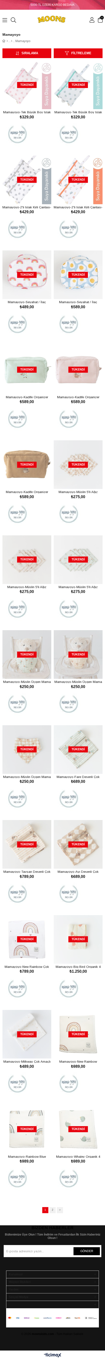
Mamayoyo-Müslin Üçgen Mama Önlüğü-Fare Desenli (27, 681)
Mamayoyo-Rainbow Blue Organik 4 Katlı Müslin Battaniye (27, 1156)
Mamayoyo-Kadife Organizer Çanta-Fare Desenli (27, 396)
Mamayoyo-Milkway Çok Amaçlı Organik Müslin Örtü (27, 1061)
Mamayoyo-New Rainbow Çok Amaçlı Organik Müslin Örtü (27, 966)
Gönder (86, 1251)
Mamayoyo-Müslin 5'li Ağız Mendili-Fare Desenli (78, 586)
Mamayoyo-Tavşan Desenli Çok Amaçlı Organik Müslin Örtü (27, 871)
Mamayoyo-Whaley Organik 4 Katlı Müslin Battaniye (78, 1156)
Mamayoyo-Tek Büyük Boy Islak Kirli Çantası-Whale (78, 112)
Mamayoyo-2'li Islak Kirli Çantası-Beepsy (78, 207)
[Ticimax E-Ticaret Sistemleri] (52, 1355)
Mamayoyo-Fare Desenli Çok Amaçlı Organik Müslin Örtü (78, 776)
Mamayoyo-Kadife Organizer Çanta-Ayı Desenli (27, 491)
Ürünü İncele (32, 100)
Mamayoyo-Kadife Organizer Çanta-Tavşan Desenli (78, 396)
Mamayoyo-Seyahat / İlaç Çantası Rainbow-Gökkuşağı (27, 301)
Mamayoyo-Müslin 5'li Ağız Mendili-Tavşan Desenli (26, 586)
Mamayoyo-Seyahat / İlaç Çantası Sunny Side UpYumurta (78, 301)
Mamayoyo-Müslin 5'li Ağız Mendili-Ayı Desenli (78, 491)
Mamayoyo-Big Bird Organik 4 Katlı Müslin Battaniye (78, 966)
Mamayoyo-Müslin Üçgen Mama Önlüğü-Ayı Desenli (27, 776)
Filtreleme (81, 53)
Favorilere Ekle (21, 100)
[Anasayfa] (7, 41)
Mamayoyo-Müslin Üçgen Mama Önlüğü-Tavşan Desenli (78, 681)
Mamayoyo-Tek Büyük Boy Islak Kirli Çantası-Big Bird (27, 112)
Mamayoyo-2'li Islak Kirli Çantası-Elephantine (26, 207)
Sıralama (29, 53)
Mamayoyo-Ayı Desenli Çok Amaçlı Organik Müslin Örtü (78, 871)
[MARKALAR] (11, 41)
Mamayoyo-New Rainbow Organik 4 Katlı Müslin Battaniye (78, 1061)
